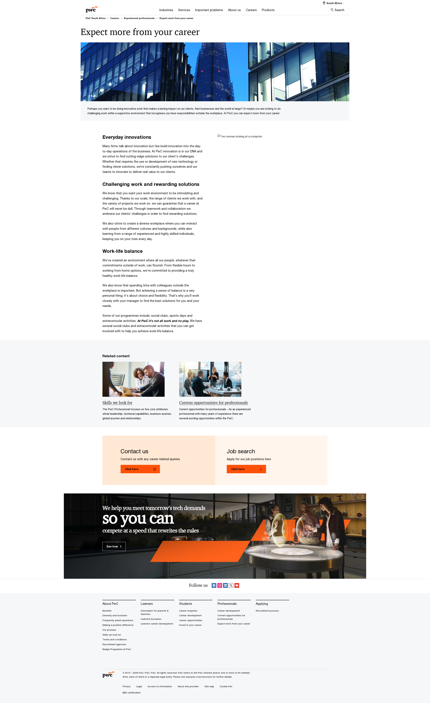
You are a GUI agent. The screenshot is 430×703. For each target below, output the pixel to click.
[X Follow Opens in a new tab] (231, 586)
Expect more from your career (176, 18)
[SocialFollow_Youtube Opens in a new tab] (236, 586)
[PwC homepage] (92, 8)
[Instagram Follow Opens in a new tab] (219, 586)
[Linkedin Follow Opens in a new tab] (225, 586)
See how (112, 546)
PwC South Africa (95, 18)
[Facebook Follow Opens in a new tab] (214, 586)
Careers (114, 18)
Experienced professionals (139, 18)
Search (339, 10)
